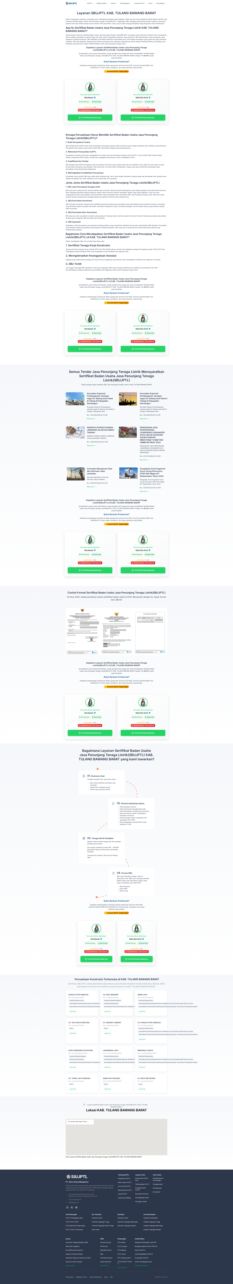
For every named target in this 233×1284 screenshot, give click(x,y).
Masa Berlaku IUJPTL (125, 1190)
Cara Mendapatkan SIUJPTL (144, 1254)
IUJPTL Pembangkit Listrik (74, 1218)
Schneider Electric (106, 1258)
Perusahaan (69, 1277)
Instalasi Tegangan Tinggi (152, 1222)
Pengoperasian (158, 1184)
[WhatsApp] (67, 1207)
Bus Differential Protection (74, 1250)
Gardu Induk (95, 1229)
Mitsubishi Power (106, 1250)
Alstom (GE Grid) (105, 1262)
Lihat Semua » (70, 1265)
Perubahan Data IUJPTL (140, 1189)
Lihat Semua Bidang (124, 1198)
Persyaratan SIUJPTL (142, 1258)
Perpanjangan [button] (124, 3)
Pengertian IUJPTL (124, 1178)
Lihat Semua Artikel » (142, 1265)
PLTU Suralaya (122, 1246)
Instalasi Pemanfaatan (151, 1218)
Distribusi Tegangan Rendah (127, 1226)
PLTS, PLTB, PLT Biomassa (74, 1229)
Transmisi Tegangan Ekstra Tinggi (102, 1226)
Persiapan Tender (141, 1201)
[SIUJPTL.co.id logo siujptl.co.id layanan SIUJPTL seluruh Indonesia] (71, 3)
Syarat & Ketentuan (96, 1277)
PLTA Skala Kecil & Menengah (75, 1226)
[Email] (76, 1207)
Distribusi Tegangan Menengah (128, 1222)
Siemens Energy (105, 1242)
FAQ (111, 1277)
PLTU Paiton (122, 1242)
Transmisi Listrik (97, 1218)
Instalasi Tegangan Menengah (153, 1226)
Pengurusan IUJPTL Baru (141, 1179)
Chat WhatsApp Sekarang (91, 118)
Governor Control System (74, 1262)
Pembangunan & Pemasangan (158, 1179)
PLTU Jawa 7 (122, 1254)
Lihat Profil (73, 1011)
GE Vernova (104, 1246)
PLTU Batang (122, 1250)
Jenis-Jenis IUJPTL (124, 1186)
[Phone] (72, 1207)
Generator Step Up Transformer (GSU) (78, 1258)
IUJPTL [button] (89, 3)
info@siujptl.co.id (74, 1202)
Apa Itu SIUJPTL (140, 1250)
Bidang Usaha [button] (101, 3)
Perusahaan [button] (160, 3)
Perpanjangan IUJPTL (142, 1184)
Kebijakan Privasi (81, 1277)
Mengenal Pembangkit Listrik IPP (145, 1242)
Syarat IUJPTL (122, 1194)
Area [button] (150, 3)
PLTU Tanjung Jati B (124, 1258)
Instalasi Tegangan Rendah (152, 1229)
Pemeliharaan (157, 1188)
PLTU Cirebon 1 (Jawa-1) (125, 1263)
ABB (101, 1254)
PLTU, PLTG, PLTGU (72, 1222)
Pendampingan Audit (142, 1198)
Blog (105, 1277)
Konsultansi (156, 1192)
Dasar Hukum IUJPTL (125, 1182)
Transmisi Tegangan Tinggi (100, 1222)
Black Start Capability (72, 1246)
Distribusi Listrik (123, 1218)
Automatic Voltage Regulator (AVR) (77, 1242)
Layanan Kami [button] (139, 3)
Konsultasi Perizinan (141, 1194)
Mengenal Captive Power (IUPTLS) (146, 1246)
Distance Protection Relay (74, 1254)
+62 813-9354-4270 (75, 1199)
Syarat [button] (113, 3)
